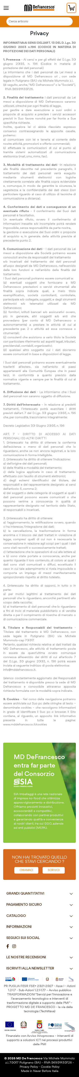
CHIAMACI (26, 870)
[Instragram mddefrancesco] (15, 946)
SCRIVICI (53, 870)
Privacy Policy (29, 1067)
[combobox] (39, 21)
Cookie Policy (50, 1067)
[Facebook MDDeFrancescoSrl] (9, 946)
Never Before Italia (45, 1071)
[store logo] (39, 8)
